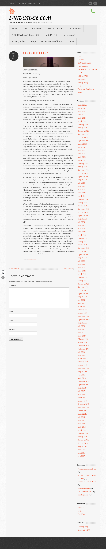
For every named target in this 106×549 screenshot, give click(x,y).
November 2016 (83, 407)
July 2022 (81, 261)
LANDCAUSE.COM (30, 18)
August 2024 (82, 180)
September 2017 (83, 385)
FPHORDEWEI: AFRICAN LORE (28, 3)
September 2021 (83, 294)
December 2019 (83, 346)
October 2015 (83, 443)
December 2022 (83, 245)
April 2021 (82, 303)
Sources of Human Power (87, 482)
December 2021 (83, 284)
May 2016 (81, 424)
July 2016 (81, 417)
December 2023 (83, 206)
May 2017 (81, 394)
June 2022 (81, 264)
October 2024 (83, 173)
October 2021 (83, 290)
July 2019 (81, 352)
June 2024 (81, 186)
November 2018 (83, 368)
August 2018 (82, 372)
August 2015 (82, 446)
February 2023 (83, 238)
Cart (25, 28)
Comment (13, 285)
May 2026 (81, 115)
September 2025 (83, 141)
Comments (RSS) (84, 530)
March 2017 (82, 398)
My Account (69, 35)
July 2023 (81, 222)
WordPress (81, 514)
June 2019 (81, 355)
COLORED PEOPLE (37, 53)
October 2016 (83, 411)
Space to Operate (84, 488)
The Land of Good (84, 492)
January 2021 (82, 313)
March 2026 (82, 121)
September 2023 (83, 216)
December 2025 (83, 131)
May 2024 (81, 190)
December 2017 (83, 381)
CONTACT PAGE (54, 28)
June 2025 (81, 150)
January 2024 (82, 203)
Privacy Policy (18, 41)
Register (81, 507)
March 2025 (82, 160)
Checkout (37, 28)
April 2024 (82, 193)
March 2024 (82, 196)
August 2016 (82, 414)
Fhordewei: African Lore (87, 469)
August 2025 (82, 144)
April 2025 (82, 157)
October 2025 (83, 137)
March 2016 (82, 430)
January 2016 (82, 437)
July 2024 (81, 183)
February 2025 (83, 164)
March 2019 (82, 359)
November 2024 (83, 170)
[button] (3, 277)
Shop (33, 41)
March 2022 (82, 274)
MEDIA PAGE (52, 35)
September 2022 (83, 255)
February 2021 (83, 310)
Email (12, 320)
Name (11, 311)
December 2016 (83, 404)
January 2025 (82, 167)
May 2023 (81, 229)
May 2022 (81, 268)
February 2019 (83, 362)
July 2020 (81, 326)
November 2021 (83, 287)
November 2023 (83, 209)
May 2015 (81, 456)
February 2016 (83, 433)
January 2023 (82, 242)
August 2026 (82, 105)
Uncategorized (32, 259)
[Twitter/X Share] (3, 272)
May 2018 (81, 375)
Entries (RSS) (83, 527)
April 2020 (82, 336)
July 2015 (81, 450)
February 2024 (83, 199)
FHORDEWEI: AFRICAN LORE (26, 35)
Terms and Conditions (52, 41)
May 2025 (81, 154)
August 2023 (82, 219)
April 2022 (82, 271)
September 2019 (83, 349)
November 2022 (83, 248)
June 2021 (81, 300)
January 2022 (82, 281)
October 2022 (83, 251)
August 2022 (82, 258)
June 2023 (81, 225)
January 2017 (82, 401)
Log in (80, 511)
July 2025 (81, 147)
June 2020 (81, 329)
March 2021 (82, 307)
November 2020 (83, 316)
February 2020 (83, 339)
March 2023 (82, 235)
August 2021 (82, 297)
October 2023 (83, 212)
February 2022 (83, 277)
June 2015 (81, 453)
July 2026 (81, 108)
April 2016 (82, 427)
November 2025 (83, 134)
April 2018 (82, 378)
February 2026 (83, 125)
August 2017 (82, 388)
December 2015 (83, 440)
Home (12, 3)
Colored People (14, 269)
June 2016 (81, 420)
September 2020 (83, 320)
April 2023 (82, 232)
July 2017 (81, 391)
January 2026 (82, 128)
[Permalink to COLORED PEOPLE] (48, 62)
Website (11, 329)
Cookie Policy (74, 28)
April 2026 (82, 118)
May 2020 (81, 333)
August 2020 (82, 323)
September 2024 (83, 177)
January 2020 (82, 342)
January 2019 (82, 365)
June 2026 (81, 112)
